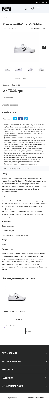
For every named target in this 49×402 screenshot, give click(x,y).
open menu (38, 9)
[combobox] (28, 85)
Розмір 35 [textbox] (16, 85)
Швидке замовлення (36, 397)
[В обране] (29, 296)
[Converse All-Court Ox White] (17, 296)
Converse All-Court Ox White (15, 311)
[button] (44, 47)
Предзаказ (12, 397)
